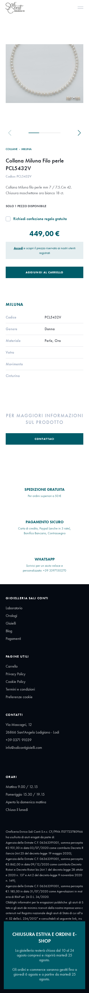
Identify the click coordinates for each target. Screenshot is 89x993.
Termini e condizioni (20, 689)
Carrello (12, 666)
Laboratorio (14, 607)
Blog (9, 630)
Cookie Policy (15, 681)
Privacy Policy (15, 673)
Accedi (18, 248)
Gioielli (11, 623)
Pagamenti (13, 638)
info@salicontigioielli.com (24, 747)
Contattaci (45, 439)
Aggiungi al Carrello (45, 272)
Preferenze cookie (19, 696)
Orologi (11, 615)
